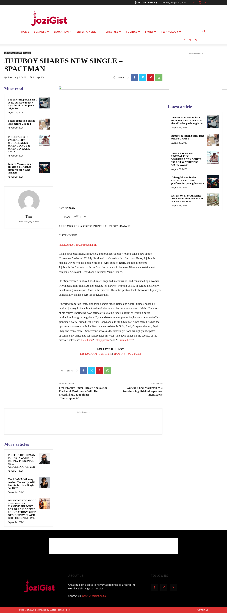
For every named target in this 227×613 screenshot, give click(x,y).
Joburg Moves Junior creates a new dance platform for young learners (20, 168)
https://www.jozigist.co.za (29, 221)
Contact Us (202, 609)
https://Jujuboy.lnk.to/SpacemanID (78, 244)
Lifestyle (112, 31)
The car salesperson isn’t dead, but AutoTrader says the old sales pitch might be (22, 104)
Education (61, 31)
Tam (10, 77)
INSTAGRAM (88, 353)
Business (40, 31)
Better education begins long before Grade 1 (21, 122)
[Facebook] (193, 2)
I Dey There (86, 340)
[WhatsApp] (158, 77)
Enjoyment (103, 340)
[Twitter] (205, 2)
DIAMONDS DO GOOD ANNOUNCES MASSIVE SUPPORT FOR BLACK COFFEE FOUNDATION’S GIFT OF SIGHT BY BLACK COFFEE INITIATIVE (22, 509)
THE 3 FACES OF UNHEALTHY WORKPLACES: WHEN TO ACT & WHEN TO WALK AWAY (19, 144)
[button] (204, 32)
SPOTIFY (119, 353)
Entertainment (87, 31)
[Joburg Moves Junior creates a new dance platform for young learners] (44, 167)
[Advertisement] (143, 18)
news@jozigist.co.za (94, 596)
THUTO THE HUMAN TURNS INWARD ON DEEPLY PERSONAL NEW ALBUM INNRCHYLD (21, 461)
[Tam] (29, 201)
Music (27, 53)
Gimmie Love (125, 340)
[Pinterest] (150, 77)
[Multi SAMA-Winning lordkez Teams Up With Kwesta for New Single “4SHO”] (44, 482)
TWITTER (105, 353)
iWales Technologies (59, 609)
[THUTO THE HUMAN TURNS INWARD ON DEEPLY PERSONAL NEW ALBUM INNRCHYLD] (44, 458)
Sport (149, 31)
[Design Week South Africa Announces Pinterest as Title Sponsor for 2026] (213, 200)
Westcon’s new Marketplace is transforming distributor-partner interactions (142, 391)
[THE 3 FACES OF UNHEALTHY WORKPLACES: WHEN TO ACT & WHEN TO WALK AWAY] (44, 140)
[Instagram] (199, 2)
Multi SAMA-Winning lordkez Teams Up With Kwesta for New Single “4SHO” (21, 483)
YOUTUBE (134, 353)
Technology (169, 31)
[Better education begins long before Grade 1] (44, 124)
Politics (131, 31)
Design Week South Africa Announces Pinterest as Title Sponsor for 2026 (187, 198)
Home (25, 31)
